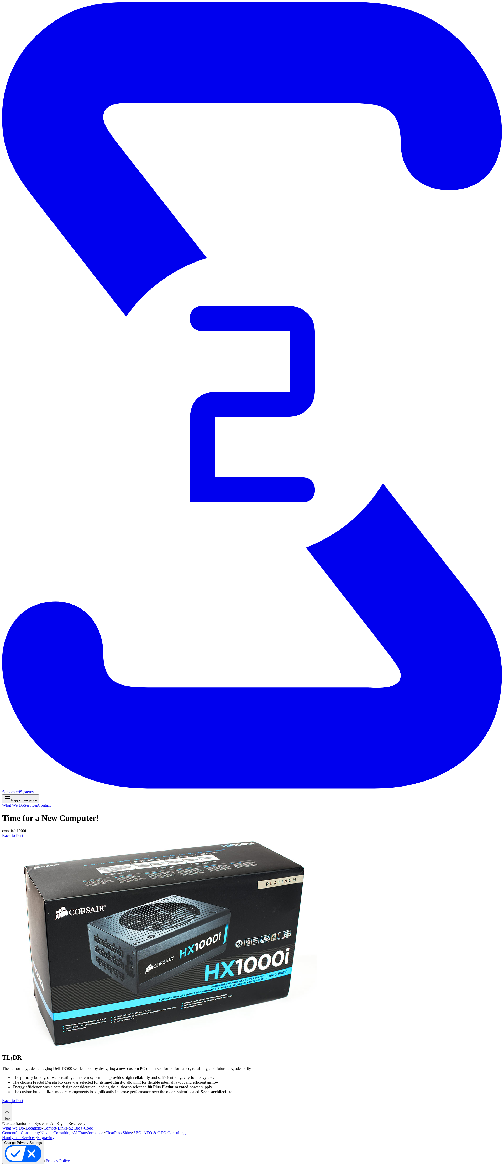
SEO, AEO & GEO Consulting (159, 1133)
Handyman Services (18, 1137)
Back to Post (12, 835)
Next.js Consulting (55, 1133)
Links (62, 1128)
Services (31, 805)
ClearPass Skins (118, 1133)
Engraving (45, 1137)
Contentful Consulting (20, 1133)
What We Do (13, 805)
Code (88, 1128)
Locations (33, 1128)
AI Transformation (88, 1133)
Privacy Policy (58, 1161)
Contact (44, 805)
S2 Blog (75, 1128)
